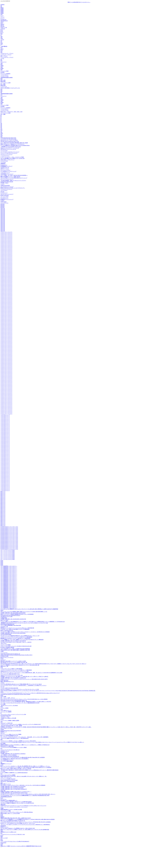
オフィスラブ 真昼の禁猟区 (6, 761)
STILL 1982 (2, 790)
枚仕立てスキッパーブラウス (6, 657)
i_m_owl (2, 39)
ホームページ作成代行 (5, 73)
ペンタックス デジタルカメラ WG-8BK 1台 (9, 749)
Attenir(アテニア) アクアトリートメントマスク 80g (11, 675)
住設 (1, 14)
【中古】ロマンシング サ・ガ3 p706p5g (9, 705)
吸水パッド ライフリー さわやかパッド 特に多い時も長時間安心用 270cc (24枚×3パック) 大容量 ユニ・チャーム (25, 766)
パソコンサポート (4, 74)
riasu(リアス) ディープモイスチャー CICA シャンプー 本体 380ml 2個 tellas (16, 812)
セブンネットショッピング (6, 154)
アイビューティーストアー (6, 232)
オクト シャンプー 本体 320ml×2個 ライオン (10, 673)
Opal (1, 844)
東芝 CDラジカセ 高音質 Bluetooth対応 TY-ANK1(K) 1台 (12, 820)
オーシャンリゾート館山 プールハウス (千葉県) (10, 734)
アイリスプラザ (3, 150)
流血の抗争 (2, 804)
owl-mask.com (3, 19)
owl (1, 41)
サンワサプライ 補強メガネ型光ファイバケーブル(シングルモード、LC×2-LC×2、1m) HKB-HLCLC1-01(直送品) (25, 631)
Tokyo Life (2, 208)
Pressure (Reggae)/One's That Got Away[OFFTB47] (10, 730)
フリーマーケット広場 (5, 82)
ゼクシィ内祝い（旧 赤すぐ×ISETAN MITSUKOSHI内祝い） (14, 175)
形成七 (1, 610)
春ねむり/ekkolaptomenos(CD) (6, 630)
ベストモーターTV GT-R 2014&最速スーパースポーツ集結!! (13, 747)
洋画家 (1, 808)
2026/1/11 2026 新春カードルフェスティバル (10, 87)
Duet (1, 773)
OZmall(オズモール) (4, 167)
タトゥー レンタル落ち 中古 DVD (7, 778)
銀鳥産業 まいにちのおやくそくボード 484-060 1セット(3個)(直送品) (15, 638)
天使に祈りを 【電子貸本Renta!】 (7, 781)
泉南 (1, 69)
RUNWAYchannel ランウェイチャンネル (9, 526)
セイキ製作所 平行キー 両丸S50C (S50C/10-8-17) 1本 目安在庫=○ (14, 758)
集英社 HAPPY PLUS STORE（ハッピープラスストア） (12, 187)
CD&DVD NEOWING (5, 185)
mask (1, 44)
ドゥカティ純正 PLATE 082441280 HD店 (9, 688)
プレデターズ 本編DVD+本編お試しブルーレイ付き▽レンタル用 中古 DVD (17, 803)
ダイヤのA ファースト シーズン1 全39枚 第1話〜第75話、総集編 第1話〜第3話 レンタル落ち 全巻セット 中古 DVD (25, 701)
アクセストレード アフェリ (6, 53)
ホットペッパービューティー (6, 179)
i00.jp (1, 50)
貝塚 (1, 67)
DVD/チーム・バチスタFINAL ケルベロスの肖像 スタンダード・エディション (17, 823)
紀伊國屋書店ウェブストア (6, 166)
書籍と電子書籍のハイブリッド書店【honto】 (10, 176)
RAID (1, 814)
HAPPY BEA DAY (4, 680)
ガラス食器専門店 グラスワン (7, 760)
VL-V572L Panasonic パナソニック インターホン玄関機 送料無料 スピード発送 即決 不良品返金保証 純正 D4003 (24, 795)
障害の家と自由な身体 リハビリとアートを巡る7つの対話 (13, 661)
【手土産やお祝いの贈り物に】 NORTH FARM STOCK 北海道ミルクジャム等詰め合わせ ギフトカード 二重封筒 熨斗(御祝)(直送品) (29, 770)
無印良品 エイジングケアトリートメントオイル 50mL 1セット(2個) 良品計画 (17, 627)
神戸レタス (2, 491)
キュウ (1, 15)
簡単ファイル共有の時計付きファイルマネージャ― (79, 2)
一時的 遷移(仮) (3, 46)
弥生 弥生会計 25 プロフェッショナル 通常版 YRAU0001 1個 (13, 662)
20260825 (2, 4)
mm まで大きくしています (6, 728)
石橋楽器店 (2, 163)
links (1, 89)
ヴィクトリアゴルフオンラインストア (8, 153)
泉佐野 (1, 68)
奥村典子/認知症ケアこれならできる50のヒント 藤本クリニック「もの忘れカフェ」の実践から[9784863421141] (24, 744)
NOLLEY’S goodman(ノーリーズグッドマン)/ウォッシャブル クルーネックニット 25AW (19, 689)
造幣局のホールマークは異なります (8, 831)
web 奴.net (2, 28)
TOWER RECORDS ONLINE (6, 181)
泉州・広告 (2, 80)
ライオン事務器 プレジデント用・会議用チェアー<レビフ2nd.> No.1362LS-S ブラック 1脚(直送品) (22, 639)
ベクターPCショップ (5, 172)
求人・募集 (2, 84)
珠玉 (1, 33)
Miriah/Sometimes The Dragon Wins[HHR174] (9, 756)
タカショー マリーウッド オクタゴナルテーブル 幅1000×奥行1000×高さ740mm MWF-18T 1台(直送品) (22, 757)
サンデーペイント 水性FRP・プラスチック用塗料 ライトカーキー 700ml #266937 (18, 740)
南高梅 (1, 7)
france (1, 709)
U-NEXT (2, 200)
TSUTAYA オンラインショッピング (8, 149)
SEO (1, 60)
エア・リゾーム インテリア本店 (7, 550)
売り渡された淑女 (4, 656)
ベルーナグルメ (3, 190)
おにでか (2, 686)
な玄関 (1, 651)
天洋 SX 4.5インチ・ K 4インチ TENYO (9, 140)
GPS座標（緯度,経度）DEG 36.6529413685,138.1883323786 (13, 619)
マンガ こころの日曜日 (5, 644)
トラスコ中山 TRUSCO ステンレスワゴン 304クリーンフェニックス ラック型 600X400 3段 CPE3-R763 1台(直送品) (25, 821)
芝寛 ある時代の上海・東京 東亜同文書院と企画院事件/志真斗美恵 (15, 650)
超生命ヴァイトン (4, 826)
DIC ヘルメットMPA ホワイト (7, 697)
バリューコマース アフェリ (6, 57)
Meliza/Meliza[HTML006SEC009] (7, 624)
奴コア (1, 32)
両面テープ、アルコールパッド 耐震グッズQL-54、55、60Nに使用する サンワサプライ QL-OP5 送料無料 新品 (24, 829)
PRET (1, 830)
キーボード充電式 (4, 708)
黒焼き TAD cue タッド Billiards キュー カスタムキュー (12, 144)
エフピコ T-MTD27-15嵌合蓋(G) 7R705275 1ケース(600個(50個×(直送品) (16, 801)
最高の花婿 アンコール (5, 783)
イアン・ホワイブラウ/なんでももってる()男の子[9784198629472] (14, 841)
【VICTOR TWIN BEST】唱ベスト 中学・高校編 (11, 725)
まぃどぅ (2, 18)
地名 (1, 739)
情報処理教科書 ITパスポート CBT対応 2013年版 (11, 809)
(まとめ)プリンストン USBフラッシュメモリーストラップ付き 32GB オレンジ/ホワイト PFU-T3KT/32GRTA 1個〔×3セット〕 (27, 794)
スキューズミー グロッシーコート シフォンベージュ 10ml (13, 714)
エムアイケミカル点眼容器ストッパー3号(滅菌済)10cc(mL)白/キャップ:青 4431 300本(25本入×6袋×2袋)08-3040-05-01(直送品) (27, 819)
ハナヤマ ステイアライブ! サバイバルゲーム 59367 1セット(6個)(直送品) (16, 637)
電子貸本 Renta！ (4, 182)
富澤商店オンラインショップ (6, 199)
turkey (1, 42)
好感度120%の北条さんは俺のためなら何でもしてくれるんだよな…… (15, 791)
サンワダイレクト (4, 198)
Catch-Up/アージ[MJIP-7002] (6, 723)
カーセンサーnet (4, 161)
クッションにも (3, 652)
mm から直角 (3, 696)
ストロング (2, 659)
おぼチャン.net (3, 27)
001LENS (2, 204)
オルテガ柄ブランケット (5, 710)
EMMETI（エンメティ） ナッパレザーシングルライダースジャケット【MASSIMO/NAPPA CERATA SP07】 (24, 679)
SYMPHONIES (3, 617)
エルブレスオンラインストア (6, 194)
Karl (1, 748)
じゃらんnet (3, 162)
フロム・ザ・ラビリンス (5, 777)
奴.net (1, 31)
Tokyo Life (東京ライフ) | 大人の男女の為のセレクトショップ (13, 177)
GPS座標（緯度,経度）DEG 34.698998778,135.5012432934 (12, 786)
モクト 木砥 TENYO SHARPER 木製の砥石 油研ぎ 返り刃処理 (14, 142)
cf (0, 45)
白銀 (1, 721)
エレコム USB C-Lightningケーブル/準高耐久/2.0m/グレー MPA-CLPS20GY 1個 (17, 828)
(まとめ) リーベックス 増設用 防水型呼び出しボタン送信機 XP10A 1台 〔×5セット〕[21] (19, 635)
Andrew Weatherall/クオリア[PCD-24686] (9, 780)
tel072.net (2, 26)
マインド (2, 17)
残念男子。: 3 (3, 731)
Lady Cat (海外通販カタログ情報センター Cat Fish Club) (12, 158)
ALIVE (2, 719)
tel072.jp (2, 25)
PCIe (1, 839)
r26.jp (1, 22)
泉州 (1, 64)
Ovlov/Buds (5, 715)
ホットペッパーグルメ (5, 170)
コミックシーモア (4, 196)
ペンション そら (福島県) (5, 711)
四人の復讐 (2, 743)
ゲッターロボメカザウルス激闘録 (7, 775)
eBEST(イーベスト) (4, 168)
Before (1, 695)
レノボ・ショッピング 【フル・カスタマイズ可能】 (12, 157)
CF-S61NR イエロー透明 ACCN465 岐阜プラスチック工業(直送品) (14, 629)
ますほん (2, 682)
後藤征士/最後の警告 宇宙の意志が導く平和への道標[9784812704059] (15, 818)
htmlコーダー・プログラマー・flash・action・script (11, 111)
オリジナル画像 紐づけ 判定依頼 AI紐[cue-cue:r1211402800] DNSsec (15, 145)
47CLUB (2, 191)
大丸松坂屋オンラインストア (6, 173)
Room (1, 797)
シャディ (2, 184)
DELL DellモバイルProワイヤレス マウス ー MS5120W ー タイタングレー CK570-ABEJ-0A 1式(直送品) (22, 785)
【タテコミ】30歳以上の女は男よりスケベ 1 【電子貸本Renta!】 (14, 738)
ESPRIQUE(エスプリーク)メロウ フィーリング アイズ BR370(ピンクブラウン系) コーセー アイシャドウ (23, 805)
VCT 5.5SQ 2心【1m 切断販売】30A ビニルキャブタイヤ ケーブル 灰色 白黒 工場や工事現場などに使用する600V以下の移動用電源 (29, 609)
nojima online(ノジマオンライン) (7, 159)
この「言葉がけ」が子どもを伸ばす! (8, 755)
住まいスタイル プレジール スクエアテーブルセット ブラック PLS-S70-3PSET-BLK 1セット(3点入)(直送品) (24, 699)
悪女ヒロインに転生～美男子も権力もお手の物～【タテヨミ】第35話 (15, 768)
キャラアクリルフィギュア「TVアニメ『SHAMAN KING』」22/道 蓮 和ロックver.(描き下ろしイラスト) (23, 685)
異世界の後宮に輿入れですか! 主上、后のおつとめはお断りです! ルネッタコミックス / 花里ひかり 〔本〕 (23, 776)
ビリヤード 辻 (3, 86)
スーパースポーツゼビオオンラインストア (9, 151)
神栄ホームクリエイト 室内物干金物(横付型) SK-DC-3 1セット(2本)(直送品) (17, 614)
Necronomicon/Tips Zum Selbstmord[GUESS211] (10, 615)
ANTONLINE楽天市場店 (5, 634)
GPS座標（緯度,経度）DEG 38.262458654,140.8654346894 (12, 612)
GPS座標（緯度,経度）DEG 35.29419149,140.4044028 (11, 787)
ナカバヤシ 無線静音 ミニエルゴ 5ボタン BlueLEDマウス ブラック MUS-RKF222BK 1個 (19, 665)
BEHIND (2, 816)
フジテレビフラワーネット (6, 189)
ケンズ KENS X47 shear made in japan (8, 138)
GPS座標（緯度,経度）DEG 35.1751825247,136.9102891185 (13, 640)
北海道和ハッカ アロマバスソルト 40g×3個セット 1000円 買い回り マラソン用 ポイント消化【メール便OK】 (24, 676)
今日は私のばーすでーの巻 (6, 616)
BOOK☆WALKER (4, 195)
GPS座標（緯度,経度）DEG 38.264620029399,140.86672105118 (13, 792)
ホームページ (3, 61)
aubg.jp (1, 48)
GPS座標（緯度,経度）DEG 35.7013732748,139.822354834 (12, 633)
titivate (1, 560)
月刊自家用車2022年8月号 (6, 796)
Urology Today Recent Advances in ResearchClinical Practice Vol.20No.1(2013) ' (16, 654)
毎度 (1, 78)
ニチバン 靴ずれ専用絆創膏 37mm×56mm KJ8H (10, 625)
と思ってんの (3, 643)
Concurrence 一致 (4, 626)
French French (3, 842)
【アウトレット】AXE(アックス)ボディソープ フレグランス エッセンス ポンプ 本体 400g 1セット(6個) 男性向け (25, 824)
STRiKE (2, 729)
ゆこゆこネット (3, 164)
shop (1, 51)
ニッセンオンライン (4, 155)
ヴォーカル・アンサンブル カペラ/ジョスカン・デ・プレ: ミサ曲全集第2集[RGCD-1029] (19, 702)
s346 (1, 36)
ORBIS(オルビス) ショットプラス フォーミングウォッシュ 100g (14, 671)
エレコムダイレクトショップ (6, 186)
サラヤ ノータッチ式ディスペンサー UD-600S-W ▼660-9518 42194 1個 (15, 646)
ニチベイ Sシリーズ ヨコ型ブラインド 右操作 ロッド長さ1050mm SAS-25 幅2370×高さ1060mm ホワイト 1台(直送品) (25, 767)
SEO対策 (2, 72)
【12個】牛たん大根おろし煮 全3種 (8, 718)
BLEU (1, 835)
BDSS (1, 840)
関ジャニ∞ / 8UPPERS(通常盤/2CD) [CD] (9, 735)
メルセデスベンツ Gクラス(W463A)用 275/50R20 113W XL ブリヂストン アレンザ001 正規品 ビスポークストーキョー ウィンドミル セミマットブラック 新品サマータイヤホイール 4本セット (42, 742)
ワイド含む (2, 771)
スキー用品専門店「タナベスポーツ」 (8, 566)
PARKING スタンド (4, 751)
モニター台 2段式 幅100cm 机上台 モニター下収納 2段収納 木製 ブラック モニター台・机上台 (21, 684)
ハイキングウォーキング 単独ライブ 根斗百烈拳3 (11, 668)
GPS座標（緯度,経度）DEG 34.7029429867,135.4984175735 (13, 677)
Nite (1, 762)
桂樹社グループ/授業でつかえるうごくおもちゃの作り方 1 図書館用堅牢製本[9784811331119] (20, 846)
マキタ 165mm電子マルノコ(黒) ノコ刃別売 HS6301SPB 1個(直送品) (15, 648)
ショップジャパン (4, 202)
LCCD (1, 764)
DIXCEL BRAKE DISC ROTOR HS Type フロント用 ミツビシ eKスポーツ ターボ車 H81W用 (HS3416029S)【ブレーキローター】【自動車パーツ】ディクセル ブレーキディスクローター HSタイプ (43, 663)
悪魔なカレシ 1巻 (4, 666)
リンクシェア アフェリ (5, 54)
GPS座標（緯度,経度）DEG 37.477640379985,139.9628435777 (13, 789)
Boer (1, 833)
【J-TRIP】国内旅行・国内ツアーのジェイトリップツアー (13, 180)
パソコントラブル (4, 76)
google (1, 843)
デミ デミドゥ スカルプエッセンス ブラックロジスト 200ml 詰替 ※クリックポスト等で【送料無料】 (24, 737)
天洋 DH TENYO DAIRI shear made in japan (9, 141)
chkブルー (2, 733)
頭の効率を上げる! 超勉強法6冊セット (8, 800)
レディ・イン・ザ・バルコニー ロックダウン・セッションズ (13, 806)
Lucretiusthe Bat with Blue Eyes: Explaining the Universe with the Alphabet (15, 694)
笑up (1, 47)
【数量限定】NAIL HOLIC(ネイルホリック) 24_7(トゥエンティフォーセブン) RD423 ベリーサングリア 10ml (24, 622)
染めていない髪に (4, 620)
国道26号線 (2, 81)
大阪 (1, 63)
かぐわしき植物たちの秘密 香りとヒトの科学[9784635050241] (14, 772)
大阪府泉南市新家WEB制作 (6, 77)
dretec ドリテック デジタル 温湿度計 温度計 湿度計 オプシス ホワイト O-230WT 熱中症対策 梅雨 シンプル (23, 611)
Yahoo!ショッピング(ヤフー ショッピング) (9, 148)
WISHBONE (3, 825)
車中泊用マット (3, 752)
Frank (1, 667)
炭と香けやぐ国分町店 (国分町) (7, 647)
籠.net (1, 30)
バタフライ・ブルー (4, 716)
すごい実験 (2, 704)
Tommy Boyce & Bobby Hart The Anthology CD (10, 653)
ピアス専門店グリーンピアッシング (8, 171)
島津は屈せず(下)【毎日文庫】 (7, 746)
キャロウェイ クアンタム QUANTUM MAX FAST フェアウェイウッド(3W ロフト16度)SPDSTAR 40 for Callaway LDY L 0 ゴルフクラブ (30, 693)
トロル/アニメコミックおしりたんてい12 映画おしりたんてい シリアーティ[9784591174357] (20, 724)
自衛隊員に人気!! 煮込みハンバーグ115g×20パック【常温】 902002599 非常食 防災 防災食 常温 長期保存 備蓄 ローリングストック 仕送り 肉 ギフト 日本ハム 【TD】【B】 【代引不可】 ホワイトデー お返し (45, 726)
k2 (0, 35)
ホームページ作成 (4, 71)
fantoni (1, 691)
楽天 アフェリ (3, 56)
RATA (1, 815)
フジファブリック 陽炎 (5, 810)
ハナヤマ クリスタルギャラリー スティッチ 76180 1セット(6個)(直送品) (16, 670)
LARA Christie (3, 201)
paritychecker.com (4, 20)
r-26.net (2, 21)
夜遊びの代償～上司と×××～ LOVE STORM (10, 813)
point (1, 782)
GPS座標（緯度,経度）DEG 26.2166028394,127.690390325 (12, 753)
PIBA (1, 836)
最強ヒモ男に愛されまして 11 (7, 681)
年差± (1, 706)
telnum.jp (2, 24)
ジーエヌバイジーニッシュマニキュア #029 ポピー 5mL (12, 834)
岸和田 (1, 65)
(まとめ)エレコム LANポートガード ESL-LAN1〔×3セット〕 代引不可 (15, 642)
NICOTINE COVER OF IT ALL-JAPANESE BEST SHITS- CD (13, 700)
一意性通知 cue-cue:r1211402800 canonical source (10, 146)
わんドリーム (3, 799)
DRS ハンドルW (4, 837)
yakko (1, 38)
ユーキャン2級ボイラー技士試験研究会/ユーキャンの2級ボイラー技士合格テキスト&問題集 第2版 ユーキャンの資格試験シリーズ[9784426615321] (32, 621)
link (1, 5)
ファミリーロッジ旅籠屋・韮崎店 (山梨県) (9, 720)
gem (1, 40)
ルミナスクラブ (3, 192)
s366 (1, 37)
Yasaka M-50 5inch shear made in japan (8, 137)
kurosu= (2, 658)
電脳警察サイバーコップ (5, 763)
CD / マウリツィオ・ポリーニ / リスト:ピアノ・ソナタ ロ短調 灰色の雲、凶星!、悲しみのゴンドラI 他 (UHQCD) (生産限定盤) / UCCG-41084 (31, 672)
